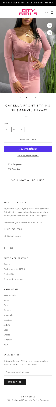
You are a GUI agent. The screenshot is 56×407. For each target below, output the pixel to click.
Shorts (7, 334)
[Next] (35, 97)
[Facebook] (5, 248)
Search (7, 264)
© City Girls (28, 397)
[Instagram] (11, 248)
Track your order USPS (14, 269)
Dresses (7, 310)
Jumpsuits (8, 315)
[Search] (46, 12)
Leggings (8, 320)
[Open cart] (52, 12)
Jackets (7, 325)
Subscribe (15, 382)
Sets (6, 329)
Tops (6, 305)
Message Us (41, 215)
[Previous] (20, 97)
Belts (6, 344)
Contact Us (9, 274)
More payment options (28, 155)
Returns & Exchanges (13, 279)
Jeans (6, 300)
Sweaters (8, 339)
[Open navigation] (4, 12)
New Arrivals (10, 295)
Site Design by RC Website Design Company (28, 400)
